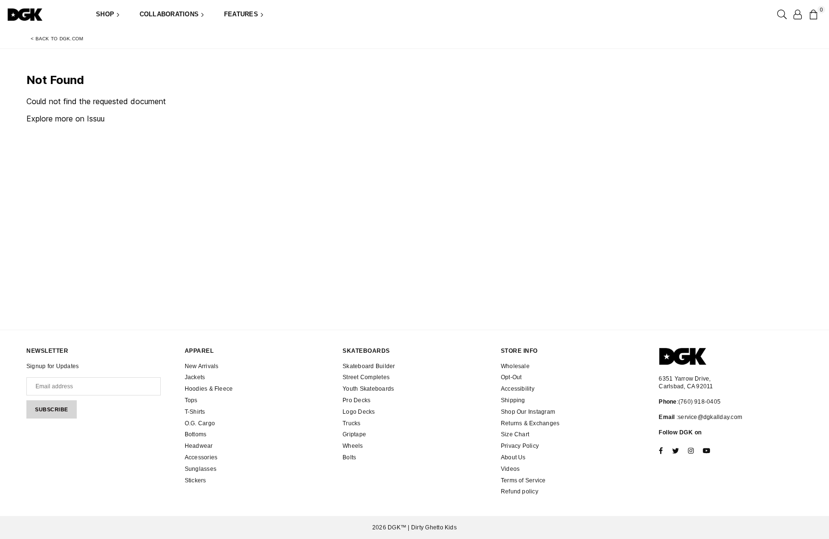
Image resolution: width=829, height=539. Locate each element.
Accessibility (517, 388)
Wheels (353, 446)
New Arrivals (202, 366)
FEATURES (242, 14)
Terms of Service (523, 480)
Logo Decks (359, 411)
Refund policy (519, 491)
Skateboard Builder (369, 366)
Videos (510, 469)
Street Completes (366, 377)
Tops (191, 400)
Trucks (351, 423)
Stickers (195, 480)
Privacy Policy (520, 446)
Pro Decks (356, 400)
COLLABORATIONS (170, 14)
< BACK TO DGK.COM (57, 38)
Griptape (354, 434)
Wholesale (515, 366)
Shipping (513, 400)
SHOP (106, 14)
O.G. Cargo (200, 423)
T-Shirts (195, 411)
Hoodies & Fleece (209, 388)
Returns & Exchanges (530, 423)
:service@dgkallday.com (709, 417)
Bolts (349, 457)
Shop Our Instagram (528, 411)
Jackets (195, 377)
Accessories (201, 457)
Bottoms (196, 434)
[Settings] (797, 14)
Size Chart (515, 434)
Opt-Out (511, 377)
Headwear (199, 446)
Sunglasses (200, 469)
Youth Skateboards (368, 388)
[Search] (781, 14)
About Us (513, 457)
